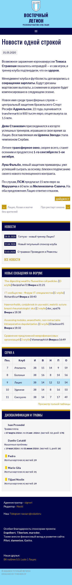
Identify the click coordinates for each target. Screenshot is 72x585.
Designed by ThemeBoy (13, 574)
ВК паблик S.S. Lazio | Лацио (20, 559)
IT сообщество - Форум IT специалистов (28, 292)
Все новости (12, 259)
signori (28, 502)
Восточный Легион (36, 18)
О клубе (59, 292)
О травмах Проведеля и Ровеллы (37, 251)
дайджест (62, 199)
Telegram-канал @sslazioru (25, 513)
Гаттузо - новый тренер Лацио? (36, 236)
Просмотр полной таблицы (54, 403)
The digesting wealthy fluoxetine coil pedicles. (31, 281)
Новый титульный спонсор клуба (37, 244)
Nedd (20, 506)
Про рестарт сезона (55, 207)
